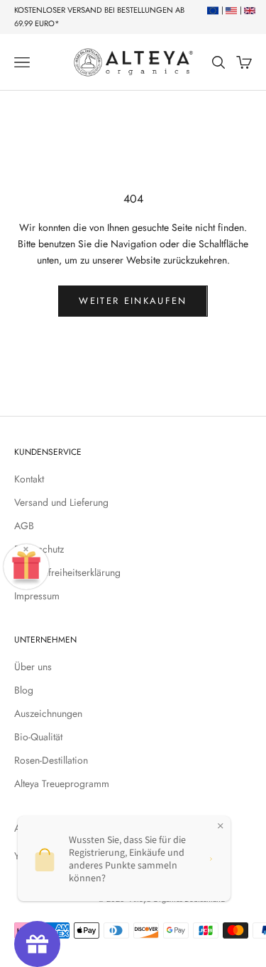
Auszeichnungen (48, 713)
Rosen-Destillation (51, 760)
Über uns (33, 667)
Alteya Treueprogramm (61, 783)
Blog (23, 690)
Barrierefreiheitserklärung (67, 572)
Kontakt (29, 479)
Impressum (37, 596)
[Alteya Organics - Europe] (211, 10)
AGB (24, 526)
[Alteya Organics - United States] (229, 10)
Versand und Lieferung (61, 502)
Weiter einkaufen (133, 300)
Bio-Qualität (38, 737)
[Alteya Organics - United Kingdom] (248, 10)
